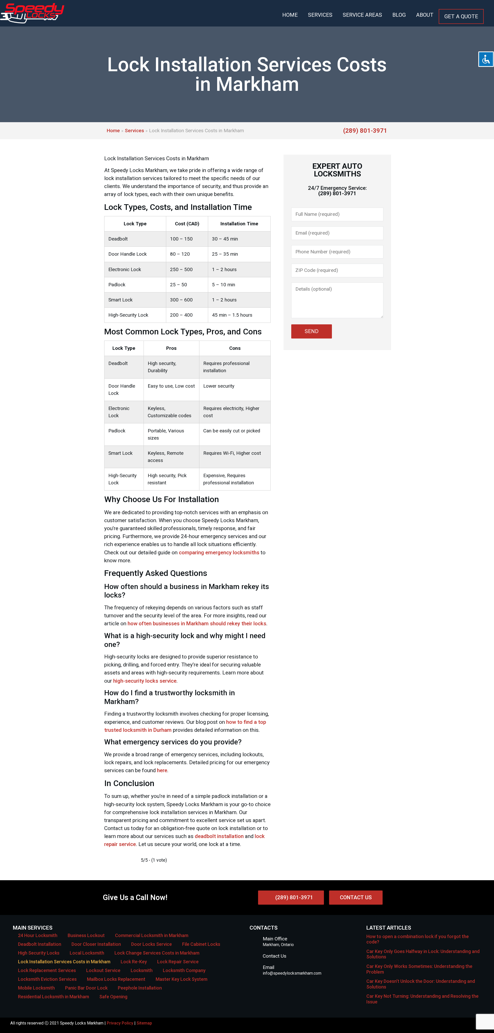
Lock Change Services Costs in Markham (156, 953)
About (425, 15)
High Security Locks (38, 953)
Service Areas (362, 15)
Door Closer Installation (96, 944)
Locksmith (142, 970)
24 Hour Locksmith (37, 935)
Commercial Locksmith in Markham (151, 935)
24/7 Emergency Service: (337, 191)
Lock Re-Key (134, 961)
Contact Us (274, 956)
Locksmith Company (184, 970)
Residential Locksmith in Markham (53, 996)
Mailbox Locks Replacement (116, 979)
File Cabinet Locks (201, 944)
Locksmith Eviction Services (47, 979)
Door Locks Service (151, 944)
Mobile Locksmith (36, 988)
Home (290, 15)
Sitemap (144, 1023)
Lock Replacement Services (47, 970)
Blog (399, 15)
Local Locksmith (87, 953)
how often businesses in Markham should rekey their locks (197, 623)
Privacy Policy (120, 1023)
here (162, 770)
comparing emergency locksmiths (219, 552)
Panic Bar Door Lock (86, 988)
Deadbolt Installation (39, 944)
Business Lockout (86, 935)
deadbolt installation (219, 836)
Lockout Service (103, 970)
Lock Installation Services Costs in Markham (64, 961)
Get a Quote (461, 16)
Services (320, 15)
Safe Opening (113, 996)
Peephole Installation (140, 988)
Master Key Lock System (181, 979)
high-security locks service (145, 681)
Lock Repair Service (178, 961)
